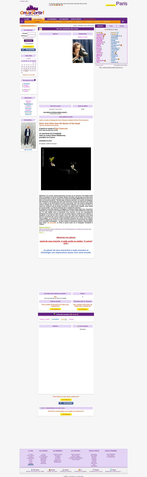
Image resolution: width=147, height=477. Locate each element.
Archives (97, 22)
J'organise (94, 459)
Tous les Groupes (75, 454)
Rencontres (94, 463)
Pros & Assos (30, 455)
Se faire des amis (57, 454)
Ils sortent (57, 458)
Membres (100, 26)
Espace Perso (76, 19)
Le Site (26, 19)
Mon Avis (94, 462)
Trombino (57, 457)
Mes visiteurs (110, 455)
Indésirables (94, 466)
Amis (111, 26)
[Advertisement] (88, 11)
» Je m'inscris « (110, 5)
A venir (37, 22)
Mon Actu (94, 457)
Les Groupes (63, 19)
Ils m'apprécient (111, 457)
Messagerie (94, 455)
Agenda (94, 458)
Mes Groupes (75, 455)
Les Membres (52, 19)
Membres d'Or (57, 460)
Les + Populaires (58, 22)
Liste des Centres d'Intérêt (76, 458)
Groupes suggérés (76, 457)
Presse (31, 460)
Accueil (31, 454)
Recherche (79, 22)
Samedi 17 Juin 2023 (55, 109)
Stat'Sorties (106, 22)
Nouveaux (57, 459)
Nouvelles (89, 22)
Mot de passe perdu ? (28, 38)
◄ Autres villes (24, 1)
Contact (31, 463)
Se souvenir (29, 43)
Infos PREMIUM (111, 454)
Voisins (122, 26)
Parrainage (94, 454)
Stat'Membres (57, 462)
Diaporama (69, 22)
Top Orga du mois (28, 80)
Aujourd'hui (46, 22)
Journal (94, 460)
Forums (31, 457)
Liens (30, 462)
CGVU (30, 459)
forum (125, 65)
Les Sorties (38, 19)
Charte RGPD (30, 458)
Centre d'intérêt (76, 459)
